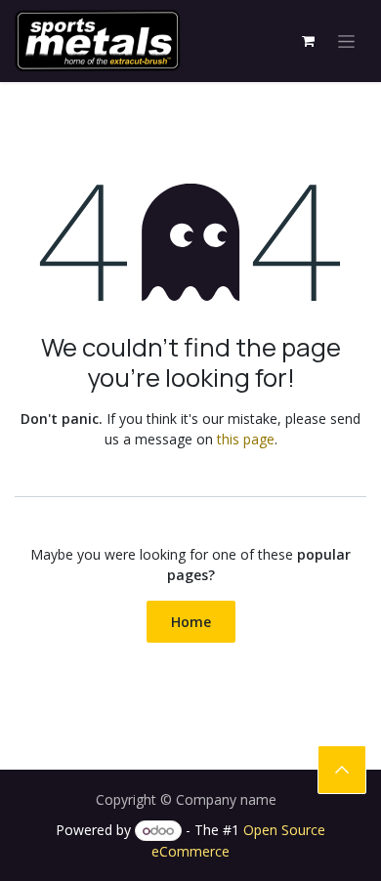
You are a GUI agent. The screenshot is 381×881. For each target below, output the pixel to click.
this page (246, 439)
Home (191, 621)
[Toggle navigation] (346, 42)
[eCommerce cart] (307, 41)
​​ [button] (342, 769)
